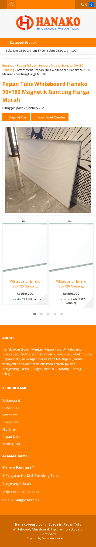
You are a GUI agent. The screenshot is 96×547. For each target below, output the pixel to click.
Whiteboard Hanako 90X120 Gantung (25, 283)
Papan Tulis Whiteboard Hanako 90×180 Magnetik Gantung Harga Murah (45, 91)
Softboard (9, 415)
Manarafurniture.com (55, 538)
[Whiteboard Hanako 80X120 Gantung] (71, 247)
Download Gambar (51, 117)
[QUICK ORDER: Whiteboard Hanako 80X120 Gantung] (52, 272)
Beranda (8, 66)
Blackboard (10, 422)
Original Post (17, 117)
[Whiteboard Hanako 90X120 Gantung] (25, 247)
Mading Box (11, 444)
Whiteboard (11, 400)
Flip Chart (9, 429)
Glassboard (10, 407)
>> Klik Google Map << (21, 500)
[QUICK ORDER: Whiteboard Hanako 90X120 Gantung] (6, 272)
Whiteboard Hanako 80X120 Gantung (71, 283)
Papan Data (11, 436)
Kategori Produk (23, 42)
